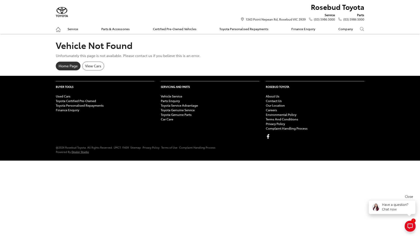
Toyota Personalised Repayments (243, 29)
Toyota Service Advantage (179, 105)
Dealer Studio (80, 152)
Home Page (68, 65)
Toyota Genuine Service (178, 110)
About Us (272, 96)
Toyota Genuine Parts (176, 114)
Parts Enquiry (170, 101)
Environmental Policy (281, 114)
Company (345, 29)
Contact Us (274, 101)
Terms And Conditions (282, 119)
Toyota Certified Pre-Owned (76, 101)
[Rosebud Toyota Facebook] (269, 136)
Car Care (167, 119)
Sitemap (135, 147)
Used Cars (63, 96)
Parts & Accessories (115, 29)
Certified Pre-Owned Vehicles (174, 29)
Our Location (275, 105)
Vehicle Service (171, 96)
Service (73, 29)
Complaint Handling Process (287, 128)
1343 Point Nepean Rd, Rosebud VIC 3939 (276, 19)
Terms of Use (169, 147)
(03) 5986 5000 (324, 19)
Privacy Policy (275, 123)
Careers (271, 110)
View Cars (93, 65)
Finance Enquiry (303, 29)
